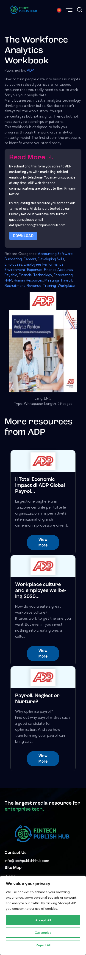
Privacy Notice (20, 214)
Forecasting (63, 275)
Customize (43, 933)
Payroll (66, 280)
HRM (8, 280)
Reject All (43, 945)
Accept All (43, 920)
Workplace (66, 285)
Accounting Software (55, 254)
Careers (29, 259)
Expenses (34, 269)
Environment (15, 269)
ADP (30, 70)
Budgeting (13, 259)
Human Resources (28, 280)
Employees (13, 264)
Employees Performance (44, 264)
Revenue (34, 285)
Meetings (52, 280)
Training (49, 285)
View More (43, 542)
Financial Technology (35, 275)
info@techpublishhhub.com (27, 860)
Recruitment (15, 285)
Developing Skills (51, 259)
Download (23, 236)
